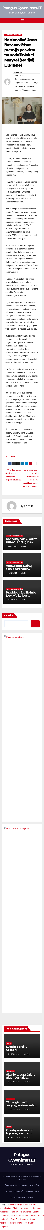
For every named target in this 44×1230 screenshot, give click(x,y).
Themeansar (21, 1179)
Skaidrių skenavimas (22, 1208)
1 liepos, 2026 (14, 1137)
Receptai (13, 1197)
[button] (40, 20)
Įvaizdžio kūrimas (17, 1215)
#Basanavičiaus (20, 79)
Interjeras (11, 1099)
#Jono (31, 79)
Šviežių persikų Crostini (16, 1048)
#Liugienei (18, 83)
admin (19, 72)
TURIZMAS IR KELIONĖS (14, 1191)
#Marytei (35, 83)
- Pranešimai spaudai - (20, 1219)
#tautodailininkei (29, 90)
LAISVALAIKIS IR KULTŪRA (13, 35)
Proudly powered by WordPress (14, 1176)
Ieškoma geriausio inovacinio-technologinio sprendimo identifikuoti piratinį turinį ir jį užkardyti (30, 478)
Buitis (9, 1043)
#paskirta (30, 86)
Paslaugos (30, 1197)
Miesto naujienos (23, 1212)
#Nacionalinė (19, 86)
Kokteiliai (10, 1071)
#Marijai (27, 83)
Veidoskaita (31, 1215)
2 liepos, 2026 (14, 1054)
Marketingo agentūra (18, 1204)
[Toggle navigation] (22, 20)
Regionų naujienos (18, 1223)
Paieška (8, 615)
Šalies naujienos (11, 1185)
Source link (10, 456)
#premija (17, 90)
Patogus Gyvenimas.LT (22, 8)
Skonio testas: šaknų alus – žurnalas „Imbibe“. (20, 1077)
